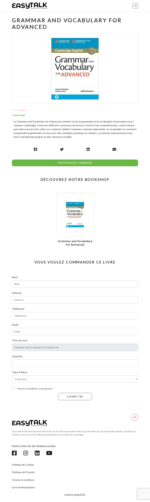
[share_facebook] (35, 149)
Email (15, 324)
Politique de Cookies (23, 464)
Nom (15, 277)
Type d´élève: (19, 372)
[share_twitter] (62, 149)
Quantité (17, 356)
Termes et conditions (23, 479)
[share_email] (114, 149)
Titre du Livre (19, 340)
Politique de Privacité (23, 472)
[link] (16, 453)
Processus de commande (75, 162)
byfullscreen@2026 (75, 494)
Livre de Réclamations (23, 487)
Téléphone (18, 308)
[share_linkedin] (88, 149)
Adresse (17, 292)
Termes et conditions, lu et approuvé (34, 388)
